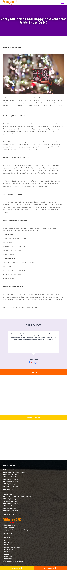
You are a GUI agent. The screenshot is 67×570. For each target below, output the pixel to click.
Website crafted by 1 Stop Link (14, 561)
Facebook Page (9, 527)
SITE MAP (8, 537)
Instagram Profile (10, 525)
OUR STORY (9, 556)
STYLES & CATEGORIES (12, 547)
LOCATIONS (9, 542)
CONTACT (8, 559)
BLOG (7, 554)
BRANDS (8, 544)
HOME (7, 540)
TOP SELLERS (9, 549)
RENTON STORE (15, 568)
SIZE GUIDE (9, 551)
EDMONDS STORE (49, 568)
